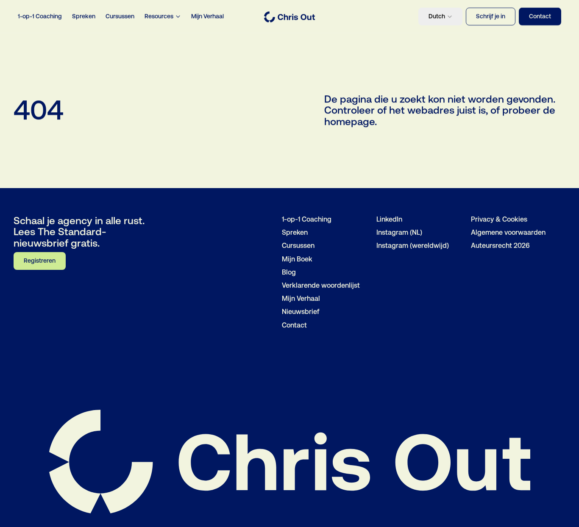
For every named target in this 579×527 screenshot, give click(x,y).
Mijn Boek (297, 259)
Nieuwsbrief (301, 312)
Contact (294, 325)
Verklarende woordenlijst (321, 285)
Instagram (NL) (399, 232)
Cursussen (120, 16)
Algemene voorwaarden (508, 232)
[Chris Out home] (289, 16)
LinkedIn (389, 219)
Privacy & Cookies (499, 219)
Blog (289, 272)
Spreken (83, 16)
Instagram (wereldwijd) (412, 245)
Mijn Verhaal (207, 16)
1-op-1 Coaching (40, 16)
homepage (349, 122)
